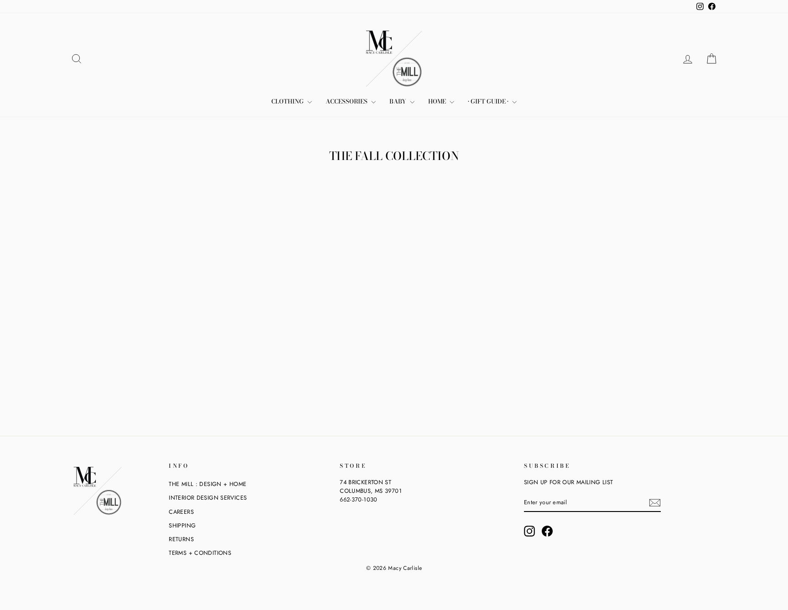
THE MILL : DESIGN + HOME (207, 484)
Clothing (288, 101)
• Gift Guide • (489, 101)
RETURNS (181, 539)
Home (437, 101)
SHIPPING (182, 525)
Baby (398, 101)
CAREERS (181, 511)
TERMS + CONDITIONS (200, 552)
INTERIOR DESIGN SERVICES (208, 497)
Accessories (347, 101)
